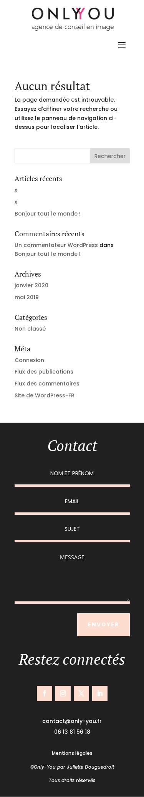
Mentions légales (72, 753)
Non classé (30, 329)
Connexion (29, 360)
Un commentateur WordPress (56, 245)
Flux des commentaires (47, 383)
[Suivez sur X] (81, 693)
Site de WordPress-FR (44, 395)
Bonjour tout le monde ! (48, 213)
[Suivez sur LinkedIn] (100, 693)
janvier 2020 (31, 285)
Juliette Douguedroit (90, 767)
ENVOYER (103, 624)
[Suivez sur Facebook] (44, 693)
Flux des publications (44, 371)
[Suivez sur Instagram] (63, 693)
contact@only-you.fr (72, 721)
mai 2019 (27, 297)
